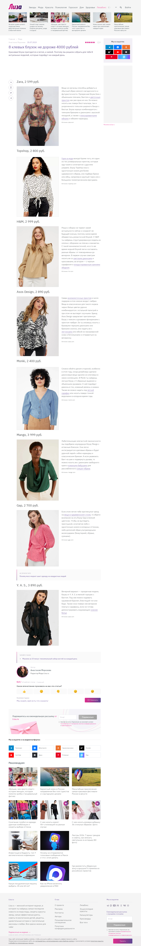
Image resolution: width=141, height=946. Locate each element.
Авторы (58, 916)
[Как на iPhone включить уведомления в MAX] (54, 871)
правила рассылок (66, 725)
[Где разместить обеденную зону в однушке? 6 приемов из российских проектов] (86, 862)
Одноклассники (67, 748)
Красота (49, 7)
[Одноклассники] (126, 47)
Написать (94, 700)
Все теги (84, 922)
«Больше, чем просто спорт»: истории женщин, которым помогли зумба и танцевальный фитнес (60, 27)
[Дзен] (126, 52)
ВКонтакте (42, 748)
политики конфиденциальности (87, 723)
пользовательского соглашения (69, 723)
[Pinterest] (112, 57)
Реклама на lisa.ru (109, 124)
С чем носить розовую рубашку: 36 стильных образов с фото (86, 823)
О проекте (59, 905)
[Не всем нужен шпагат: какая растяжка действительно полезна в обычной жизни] (18, 17)
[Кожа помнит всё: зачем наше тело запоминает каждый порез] (102, 17)
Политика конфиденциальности (65, 927)
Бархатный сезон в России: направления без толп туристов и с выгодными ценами (81, 27)
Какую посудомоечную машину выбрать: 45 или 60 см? (23, 884)
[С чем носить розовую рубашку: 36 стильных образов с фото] (86, 809)
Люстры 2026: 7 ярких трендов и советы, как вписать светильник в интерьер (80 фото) (86, 839)
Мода (40, 7)
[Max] (124, 57)
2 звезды (88, 42)
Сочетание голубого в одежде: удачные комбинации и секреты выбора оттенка (22, 824)
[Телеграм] (109, 47)
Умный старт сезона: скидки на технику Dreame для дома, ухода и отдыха (38, 27)
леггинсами (67, 331)
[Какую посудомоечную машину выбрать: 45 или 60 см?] (23, 871)
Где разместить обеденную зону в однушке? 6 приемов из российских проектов (85, 868)
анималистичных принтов (79, 298)
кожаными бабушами (77, 465)
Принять (123, 941)
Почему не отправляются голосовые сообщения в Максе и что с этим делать (54, 855)
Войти (128, 7)
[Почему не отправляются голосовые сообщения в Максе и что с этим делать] (54, 840)
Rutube (88, 748)
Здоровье (90, 7)
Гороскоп (73, 7)
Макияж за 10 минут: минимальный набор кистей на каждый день (49, 659)
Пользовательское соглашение (63, 921)
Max (87, 755)
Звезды (32, 7)
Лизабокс (101, 7)
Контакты (59, 912)
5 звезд (94, 42)
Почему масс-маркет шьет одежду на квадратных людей (43, 576)
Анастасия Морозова (17, 42)
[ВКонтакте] (118, 47)
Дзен (40, 755)
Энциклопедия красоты (86, 910)
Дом (82, 7)
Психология (61, 7)
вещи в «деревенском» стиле (77, 514)
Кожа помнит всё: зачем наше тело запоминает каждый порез (101, 26)
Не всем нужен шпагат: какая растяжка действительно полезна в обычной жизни (17, 27)
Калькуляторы (86, 915)
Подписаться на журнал (18, 932)
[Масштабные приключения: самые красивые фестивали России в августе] (123, 17)
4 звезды (92, 42)
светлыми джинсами (82, 258)
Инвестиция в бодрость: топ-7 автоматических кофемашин (22, 854)
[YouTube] (118, 52)
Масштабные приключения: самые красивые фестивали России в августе (121, 27)
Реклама (59, 909)
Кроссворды (85, 918)
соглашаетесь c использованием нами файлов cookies (54, 941)
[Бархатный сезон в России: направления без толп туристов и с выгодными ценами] (81, 17)
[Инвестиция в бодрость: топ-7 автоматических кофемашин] (23, 840)
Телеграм (18, 748)
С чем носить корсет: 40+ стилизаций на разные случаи (52, 824)
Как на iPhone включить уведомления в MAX (51, 884)
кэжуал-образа (83, 468)
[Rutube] (109, 52)
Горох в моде (67, 158)
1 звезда (86, 42)
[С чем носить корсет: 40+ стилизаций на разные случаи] (54, 809)
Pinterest (65, 755)
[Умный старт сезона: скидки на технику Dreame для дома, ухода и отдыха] (39, 17)
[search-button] (121, 7)
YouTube (18, 755)
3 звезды (90, 42)
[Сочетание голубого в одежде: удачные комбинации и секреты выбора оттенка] (23, 809)
